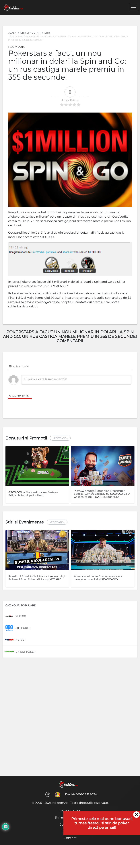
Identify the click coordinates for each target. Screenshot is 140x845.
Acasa (12, 32)
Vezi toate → (60, 438)
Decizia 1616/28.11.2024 (81, 794)
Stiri (47, 32)
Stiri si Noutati (30, 32)
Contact (70, 838)
